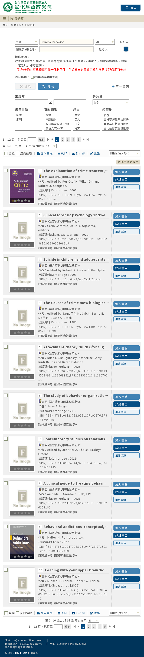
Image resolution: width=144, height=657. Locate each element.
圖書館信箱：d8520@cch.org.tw (23, 643)
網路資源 (120, 187)
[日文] (85, 124)
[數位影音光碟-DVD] (56, 124)
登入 (134, 8)
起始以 (124, 42)
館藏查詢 (16, 25)
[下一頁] (83, 139)
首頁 (5, 25)
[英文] (85, 119)
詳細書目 (121, 179)
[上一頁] (52, 139)
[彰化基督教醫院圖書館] (114, 128)
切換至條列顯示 (128, 162)
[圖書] (27, 115)
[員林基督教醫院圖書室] (114, 119)
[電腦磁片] (56, 119)
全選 (12, 153)
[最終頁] (88, 139)
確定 (41, 139)
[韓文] (85, 128)
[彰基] (114, 115)
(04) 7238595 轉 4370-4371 (28, 640)
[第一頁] (48, 139)
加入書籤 (121, 172)
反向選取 (25, 153)
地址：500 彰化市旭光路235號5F (68, 643)
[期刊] (27, 119)
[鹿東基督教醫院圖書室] (114, 124)
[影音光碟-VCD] (56, 128)
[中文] (85, 115)
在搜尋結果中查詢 (46, 77)
